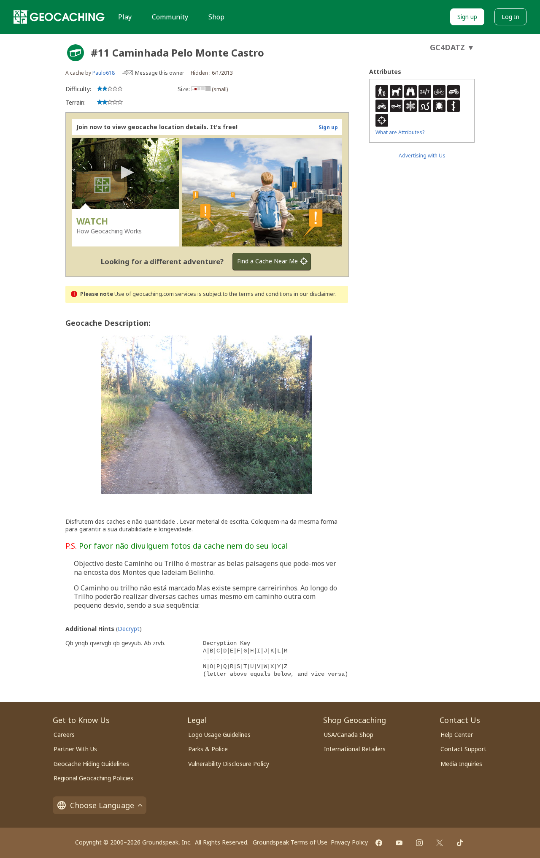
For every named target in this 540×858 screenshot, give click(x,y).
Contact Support (463, 749)
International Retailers (355, 749)
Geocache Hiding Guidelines (91, 764)
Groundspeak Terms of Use (290, 842)
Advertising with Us (422, 155)
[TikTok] (460, 842)
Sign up (467, 17)
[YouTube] (399, 842)
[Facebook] (379, 842)
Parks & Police (208, 749)
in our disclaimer (314, 294)
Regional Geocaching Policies (93, 778)
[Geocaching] (59, 16)
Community (170, 17)
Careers (64, 735)
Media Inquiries (461, 764)
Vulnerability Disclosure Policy (228, 764)
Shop (216, 17)
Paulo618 (103, 72)
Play (125, 17)
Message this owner (159, 72)
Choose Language (102, 805)
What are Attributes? (399, 132)
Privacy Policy (349, 842)
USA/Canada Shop (348, 735)
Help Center (456, 735)
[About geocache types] (75, 53)
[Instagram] (419, 842)
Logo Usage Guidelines (219, 735)
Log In (510, 17)
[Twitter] (440, 842)
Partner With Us (75, 749)
